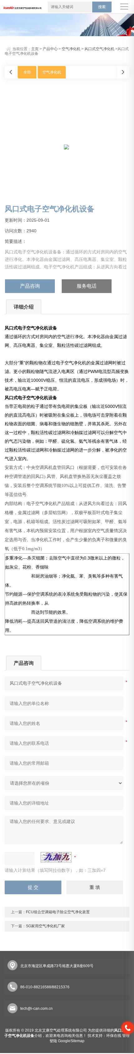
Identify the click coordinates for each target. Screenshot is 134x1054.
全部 (27, 72)
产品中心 (50, 49)
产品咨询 (30, 286)
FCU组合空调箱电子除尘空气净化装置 (58, 912)
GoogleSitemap (71, 1041)
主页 (35, 49)
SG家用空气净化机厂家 (45, 926)
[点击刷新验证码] (56, 857)
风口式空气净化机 (99, 49)
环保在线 (113, 1035)
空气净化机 (71, 49)
